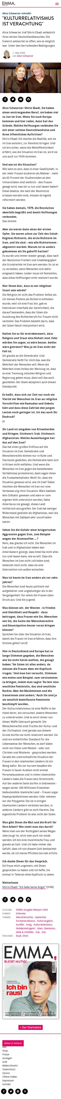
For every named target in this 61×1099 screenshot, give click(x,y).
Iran (44, 932)
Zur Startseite (31, 1027)
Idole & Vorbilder (25, 932)
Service (6, 1073)
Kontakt (6, 1084)
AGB (4, 1062)
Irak (38, 932)
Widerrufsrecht (10, 1065)
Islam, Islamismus (46, 928)
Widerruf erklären (13, 1043)
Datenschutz (8, 1069)
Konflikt (20, 924)
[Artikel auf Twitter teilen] (13, 99)
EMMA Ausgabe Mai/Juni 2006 (32, 909)
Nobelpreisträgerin (25, 928)
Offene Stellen (9, 1076)
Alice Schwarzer (25, 56)
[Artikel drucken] (28, 99)
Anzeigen (7, 1058)
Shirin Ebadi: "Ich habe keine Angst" (24, 887)
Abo (4, 1047)
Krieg (29, 924)
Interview (21, 913)
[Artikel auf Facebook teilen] (5, 99)
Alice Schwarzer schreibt (16, 13)
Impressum (8, 1080)
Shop (5, 1050)
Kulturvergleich (45, 921)
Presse (5, 1054)
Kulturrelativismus (43, 924)
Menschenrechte (24, 917)
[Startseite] (30, 4)
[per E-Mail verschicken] (20, 99)
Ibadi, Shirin (22, 935)
